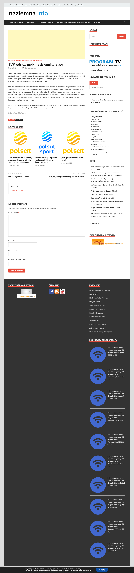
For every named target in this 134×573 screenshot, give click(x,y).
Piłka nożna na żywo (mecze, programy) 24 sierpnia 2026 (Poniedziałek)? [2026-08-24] (116, 439)
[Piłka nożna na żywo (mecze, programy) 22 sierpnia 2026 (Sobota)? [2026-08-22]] (98, 492)
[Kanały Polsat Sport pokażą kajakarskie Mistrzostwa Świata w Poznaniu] (47, 144)
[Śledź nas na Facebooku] (51, 291)
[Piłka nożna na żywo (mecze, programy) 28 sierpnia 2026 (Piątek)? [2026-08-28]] (98, 362)
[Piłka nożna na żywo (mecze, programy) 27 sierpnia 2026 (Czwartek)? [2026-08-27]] (98, 383)
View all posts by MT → (18, 190)
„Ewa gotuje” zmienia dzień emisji (102, 198)
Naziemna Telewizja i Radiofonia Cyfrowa (74, 22)
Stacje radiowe (58, 5)
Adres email (13, 250)
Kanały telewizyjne (14, 61)
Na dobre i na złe (96, 122)
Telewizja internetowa (97, 305)
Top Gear (93, 154)
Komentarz (13, 213)
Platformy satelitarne (97, 317)
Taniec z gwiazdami (97, 149)
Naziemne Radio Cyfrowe (44, 5)
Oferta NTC (32, 5)
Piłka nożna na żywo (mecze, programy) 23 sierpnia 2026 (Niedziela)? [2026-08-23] (116, 461)
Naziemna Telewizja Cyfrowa (18, 5)
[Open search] (124, 22)
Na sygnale (94, 124)
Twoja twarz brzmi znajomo (100, 152)
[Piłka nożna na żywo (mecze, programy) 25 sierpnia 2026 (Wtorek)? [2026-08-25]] (98, 427)
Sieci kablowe (94, 320)
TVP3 (20, 120)
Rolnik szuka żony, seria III (99, 147)
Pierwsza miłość (96, 132)
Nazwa (11, 240)
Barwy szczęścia (96, 117)
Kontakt (97, 22)
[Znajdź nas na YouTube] (62, 291)
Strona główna (16, 22)
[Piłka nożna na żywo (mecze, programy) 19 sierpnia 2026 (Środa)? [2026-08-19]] (98, 557)
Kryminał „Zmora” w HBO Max (102, 194)
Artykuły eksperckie (96, 328)
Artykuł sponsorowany (97, 324)
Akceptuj (102, 570)
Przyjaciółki (94, 134)
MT (23, 68)
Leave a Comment (30, 68)
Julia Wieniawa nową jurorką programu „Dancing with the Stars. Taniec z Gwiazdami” (20, 160)
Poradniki (81, 5)
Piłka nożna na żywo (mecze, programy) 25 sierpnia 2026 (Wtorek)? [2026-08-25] (116, 418)
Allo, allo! (93, 137)
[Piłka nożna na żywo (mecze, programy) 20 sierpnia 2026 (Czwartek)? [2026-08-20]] (98, 536)
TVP (16, 120)
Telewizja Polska (36, 61)
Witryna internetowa (17, 260)
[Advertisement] (46, 44)
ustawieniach (86, 571)
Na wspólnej (94, 127)
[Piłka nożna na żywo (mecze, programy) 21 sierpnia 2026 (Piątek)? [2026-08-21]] (98, 514)
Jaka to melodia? (96, 139)
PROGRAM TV (32, 22)
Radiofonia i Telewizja (70, 5)
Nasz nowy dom (96, 144)
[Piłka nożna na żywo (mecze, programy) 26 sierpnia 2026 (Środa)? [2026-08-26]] (98, 405)
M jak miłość (94, 119)
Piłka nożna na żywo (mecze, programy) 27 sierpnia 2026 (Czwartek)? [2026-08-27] (116, 374)
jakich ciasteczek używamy (60, 571)
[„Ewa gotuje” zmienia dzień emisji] (73, 144)
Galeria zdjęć (45, 22)
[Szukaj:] (108, 36)
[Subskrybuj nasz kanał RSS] (56, 291)
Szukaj (94, 83)
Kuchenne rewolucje (97, 142)
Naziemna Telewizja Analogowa (100, 332)
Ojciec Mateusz (96, 129)
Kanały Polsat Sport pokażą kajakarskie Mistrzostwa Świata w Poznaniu (46, 160)
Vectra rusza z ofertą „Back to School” (104, 191)
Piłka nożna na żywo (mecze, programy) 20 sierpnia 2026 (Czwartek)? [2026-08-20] (116, 526)
